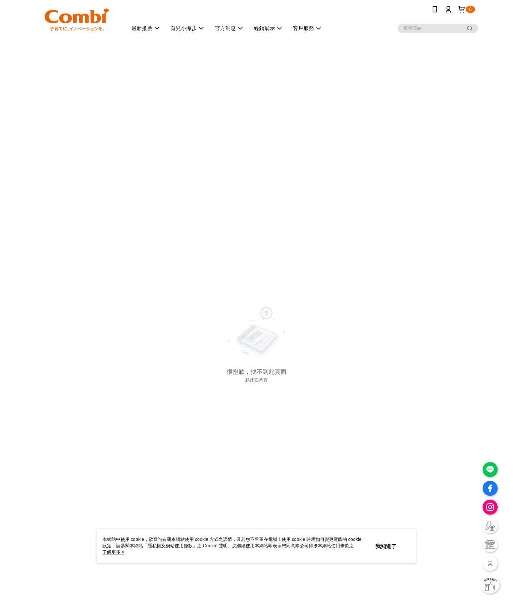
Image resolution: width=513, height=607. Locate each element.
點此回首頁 (256, 380)
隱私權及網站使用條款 (170, 545)
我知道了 (386, 546)
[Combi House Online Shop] (76, 20)
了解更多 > (113, 552)
